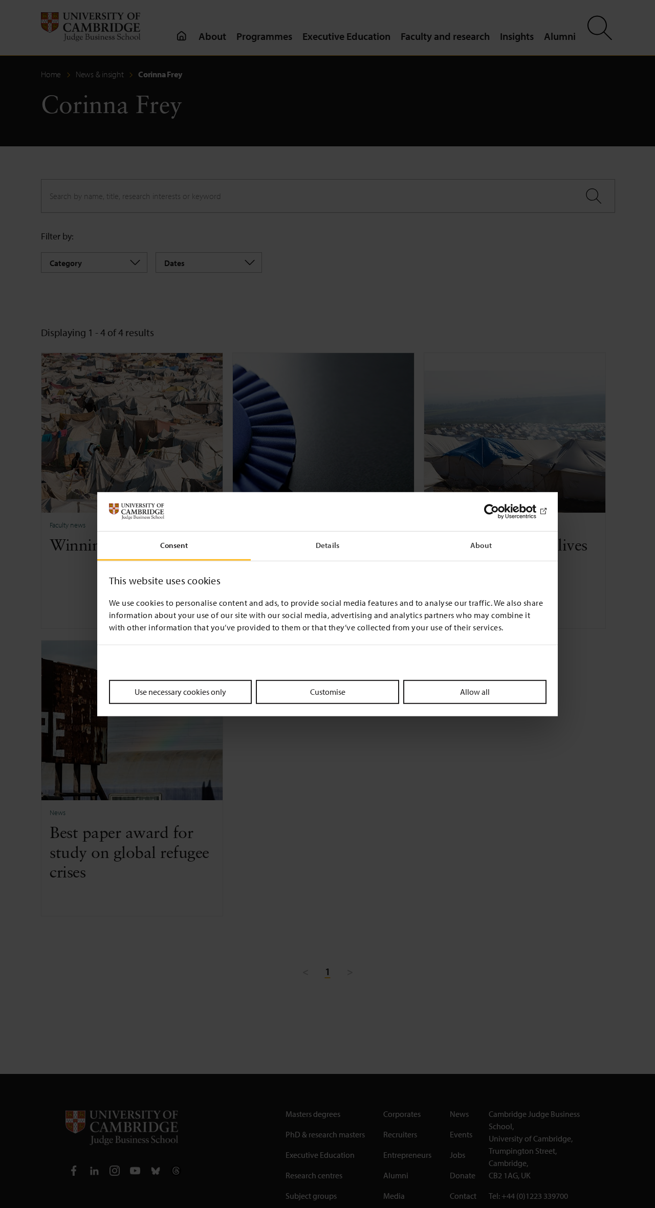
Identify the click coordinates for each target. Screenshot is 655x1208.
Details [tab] (327, 545)
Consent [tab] (174, 545)
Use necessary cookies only (180, 692)
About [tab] (481, 545)
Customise (327, 692)
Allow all (475, 692)
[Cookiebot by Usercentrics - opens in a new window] (502, 511)
